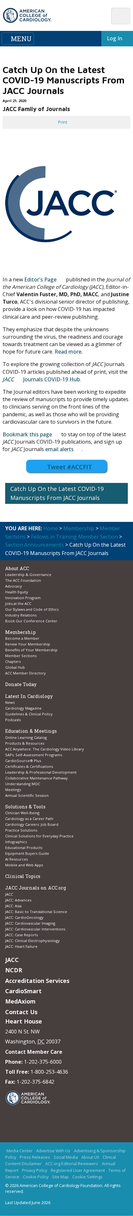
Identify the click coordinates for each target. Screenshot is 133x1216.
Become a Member (22, 638)
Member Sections (20, 655)
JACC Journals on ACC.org (35, 888)
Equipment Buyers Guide (27, 853)
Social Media (66, 1157)
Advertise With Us (53, 1151)
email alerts (59, 449)
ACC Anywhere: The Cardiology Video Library (44, 749)
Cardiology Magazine (23, 708)
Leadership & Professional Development (41, 772)
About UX (90, 1157)
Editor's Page (40, 279)
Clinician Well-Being (22, 812)
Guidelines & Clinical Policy (29, 714)
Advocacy (13, 586)
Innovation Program (23, 597)
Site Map (60, 1177)
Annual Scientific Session (27, 795)
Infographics (16, 841)
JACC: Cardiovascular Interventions (35, 929)
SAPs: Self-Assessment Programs (33, 754)
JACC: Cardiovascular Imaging (30, 923)
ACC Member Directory (25, 673)
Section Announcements (34, 544)
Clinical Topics (22, 876)
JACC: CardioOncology (24, 917)
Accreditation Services (37, 981)
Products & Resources (24, 743)
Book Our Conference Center (31, 620)
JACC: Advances (18, 900)
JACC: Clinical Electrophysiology (32, 940)
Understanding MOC (22, 783)
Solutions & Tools (25, 807)
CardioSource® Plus (23, 760)
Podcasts (13, 719)
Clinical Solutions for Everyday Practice (39, 836)
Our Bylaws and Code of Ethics (31, 609)
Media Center (19, 1151)
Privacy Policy (34, 1171)
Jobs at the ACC (18, 603)
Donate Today (20, 684)
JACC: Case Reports (21, 934)
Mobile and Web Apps (24, 865)
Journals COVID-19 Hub (51, 379)
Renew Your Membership (27, 644)
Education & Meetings (31, 731)
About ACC (17, 568)
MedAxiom (20, 1001)
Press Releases (35, 1157)
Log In (113, 38)
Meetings (13, 789)
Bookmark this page (27, 434)
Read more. (69, 351)
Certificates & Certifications (29, 766)
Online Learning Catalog (26, 737)
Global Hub (15, 667)
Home (50, 528)
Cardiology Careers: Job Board (32, 824)
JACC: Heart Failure (21, 946)
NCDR (13, 970)
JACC (8, 379)
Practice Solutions (21, 830)
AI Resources (16, 859)
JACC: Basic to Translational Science (36, 911)
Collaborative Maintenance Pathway (36, 778)
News (10, 702)
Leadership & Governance (28, 574)
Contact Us (21, 1012)
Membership (78, 528)
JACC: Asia (13, 905)
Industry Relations (20, 615)
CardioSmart (23, 991)
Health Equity (16, 591)
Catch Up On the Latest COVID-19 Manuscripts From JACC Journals (57, 493)
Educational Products (23, 847)
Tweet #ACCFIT (69, 467)
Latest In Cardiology (29, 696)
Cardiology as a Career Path (29, 818)
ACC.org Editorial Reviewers (71, 1164)
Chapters (13, 661)
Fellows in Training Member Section (74, 536)
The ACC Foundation (23, 580)
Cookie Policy (35, 1177)
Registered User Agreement (78, 1171)
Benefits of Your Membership (31, 649)
